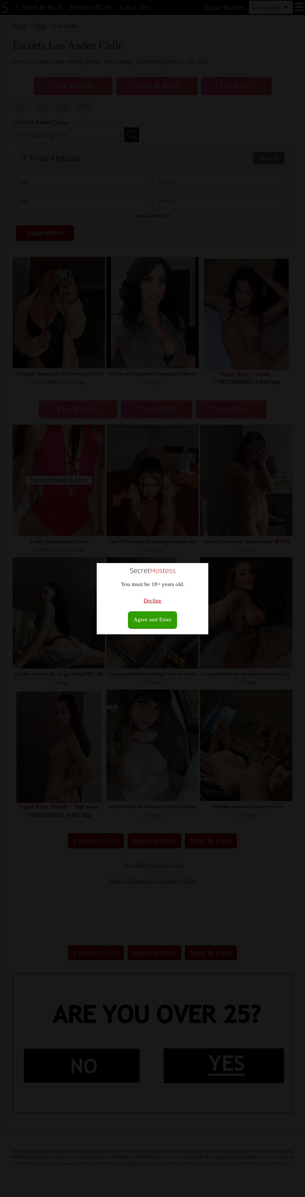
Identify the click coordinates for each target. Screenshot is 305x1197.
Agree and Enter (152, 619)
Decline (152, 601)
